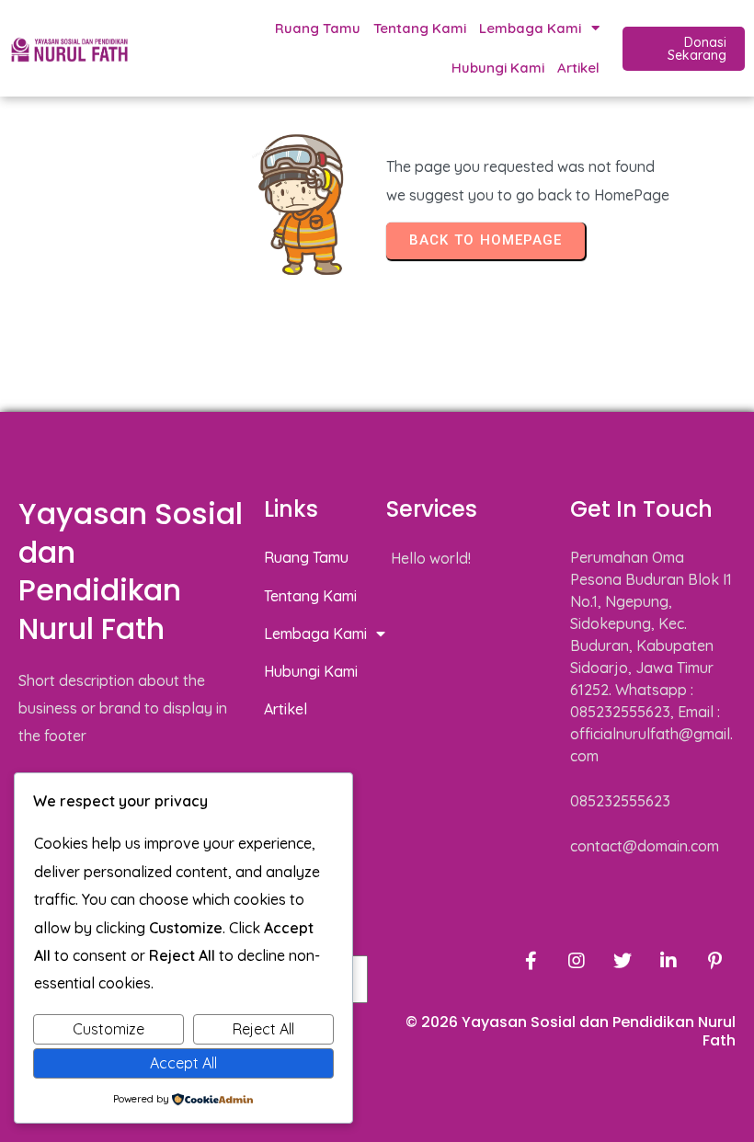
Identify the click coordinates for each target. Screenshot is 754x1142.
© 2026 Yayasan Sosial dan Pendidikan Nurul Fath (571, 1031)
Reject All (263, 1029)
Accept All (183, 1063)
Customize (108, 1029)
